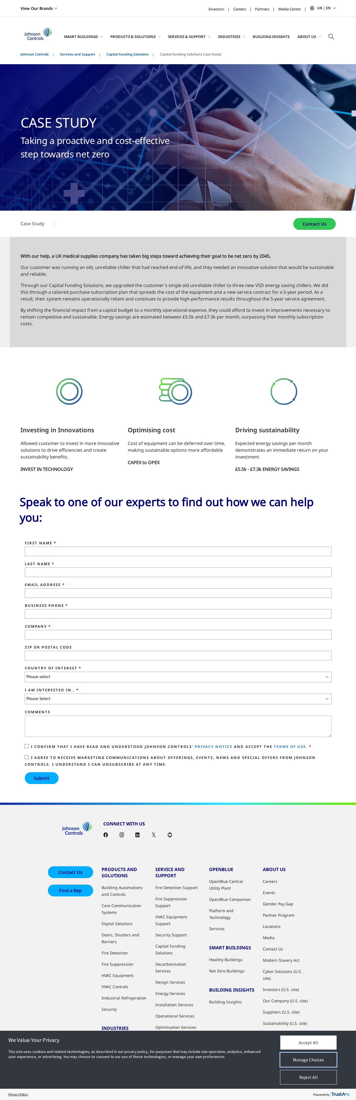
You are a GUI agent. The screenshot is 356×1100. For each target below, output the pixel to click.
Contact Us (314, 224)
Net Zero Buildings (227, 971)
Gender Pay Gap (278, 904)
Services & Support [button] (187, 36)
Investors (216, 9)
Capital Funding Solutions (127, 54)
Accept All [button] (308, 1042)
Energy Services (170, 993)
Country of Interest (53, 668)
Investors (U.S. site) (281, 989)
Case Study (32, 224)
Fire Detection (115, 953)
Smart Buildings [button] (81, 36)
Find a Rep (70, 890)
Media (269, 937)
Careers (239, 9)
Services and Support (77, 54)
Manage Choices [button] (308, 1060)
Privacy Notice (213, 746)
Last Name (39, 564)
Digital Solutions (117, 923)
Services (217, 928)
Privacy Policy (18, 1094)
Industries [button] (229, 36)
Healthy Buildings (226, 959)
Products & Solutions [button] (133, 36)
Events (269, 892)
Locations (272, 926)
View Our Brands (37, 8)
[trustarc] (340, 1094)
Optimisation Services (175, 1027)
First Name (40, 543)
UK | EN (324, 7)
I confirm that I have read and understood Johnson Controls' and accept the (171, 746)
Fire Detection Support (176, 887)
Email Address (45, 585)
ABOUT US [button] (306, 36)
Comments (37, 712)
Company (38, 626)
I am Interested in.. (52, 690)
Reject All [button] (308, 1077)
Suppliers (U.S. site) (281, 1012)
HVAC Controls (115, 986)
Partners (262, 9)
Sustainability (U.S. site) (285, 1023)
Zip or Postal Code (48, 647)
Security (109, 1009)
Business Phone (46, 606)
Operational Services (174, 1016)
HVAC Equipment (117, 975)
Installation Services (174, 1004)
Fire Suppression (117, 964)
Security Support (171, 935)
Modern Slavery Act (281, 960)
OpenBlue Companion (230, 899)
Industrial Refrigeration (124, 998)
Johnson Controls (35, 54)
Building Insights (271, 36)
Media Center (289, 9)
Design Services (170, 982)
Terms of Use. (291, 746)
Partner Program (278, 915)
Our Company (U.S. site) (285, 1000)
